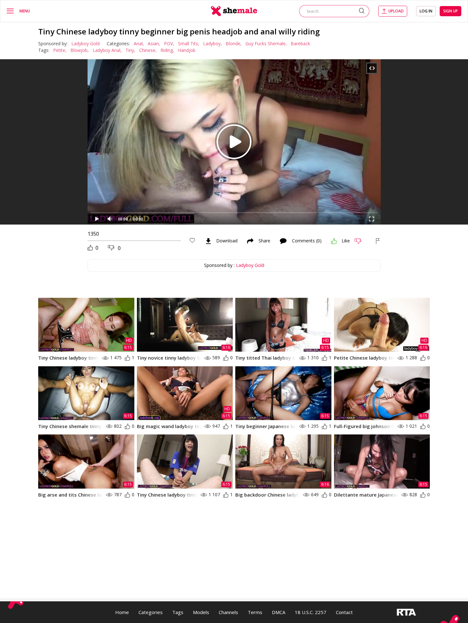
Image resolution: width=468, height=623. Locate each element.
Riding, (167, 50)
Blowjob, (79, 50)
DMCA (278, 612)
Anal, (139, 43)
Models (201, 612)
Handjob (186, 50)
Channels (228, 612)
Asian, (154, 43)
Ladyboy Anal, (107, 50)
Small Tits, (188, 43)
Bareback (300, 43)
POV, (169, 43)
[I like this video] (334, 241)
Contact (344, 612)
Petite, (60, 50)
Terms (255, 612)
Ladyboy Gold (85, 43)
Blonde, (234, 43)
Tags (177, 612)
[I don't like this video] (360, 241)
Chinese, (148, 50)
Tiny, (130, 50)
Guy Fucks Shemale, (266, 43)
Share (264, 241)
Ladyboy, (212, 43)
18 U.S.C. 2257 (310, 612)
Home (122, 612)
